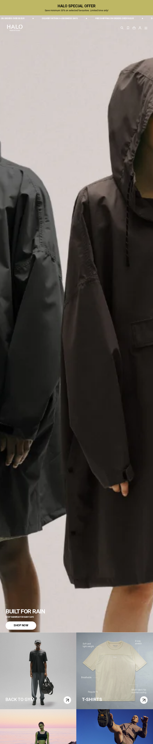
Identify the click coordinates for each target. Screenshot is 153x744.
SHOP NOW (21, 625)
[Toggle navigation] (146, 28)
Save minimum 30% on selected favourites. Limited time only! (76, 10)
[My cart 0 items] (134, 28)
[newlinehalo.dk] (15, 27)
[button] (140, 27)
